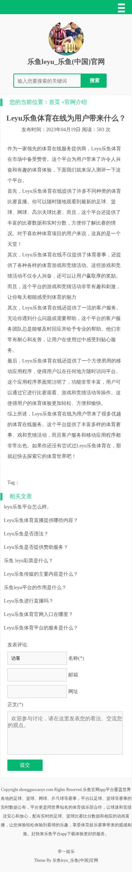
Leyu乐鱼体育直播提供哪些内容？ (41, 520)
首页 (54, 102)
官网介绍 (75, 102)
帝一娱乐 (66, 851)
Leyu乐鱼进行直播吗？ (29, 601)
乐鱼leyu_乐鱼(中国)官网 (66, 61)
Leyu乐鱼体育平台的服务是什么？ (41, 627)
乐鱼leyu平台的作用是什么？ (35, 587)
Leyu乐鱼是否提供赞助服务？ (36, 547)
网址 (73, 691)
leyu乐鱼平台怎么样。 (28, 507)
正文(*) (15, 704)
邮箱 (73, 675)
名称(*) (76, 658)
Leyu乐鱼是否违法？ (26, 533)
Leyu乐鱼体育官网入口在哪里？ (38, 614)
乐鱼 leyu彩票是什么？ (28, 560)
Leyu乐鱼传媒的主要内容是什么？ (41, 574)
